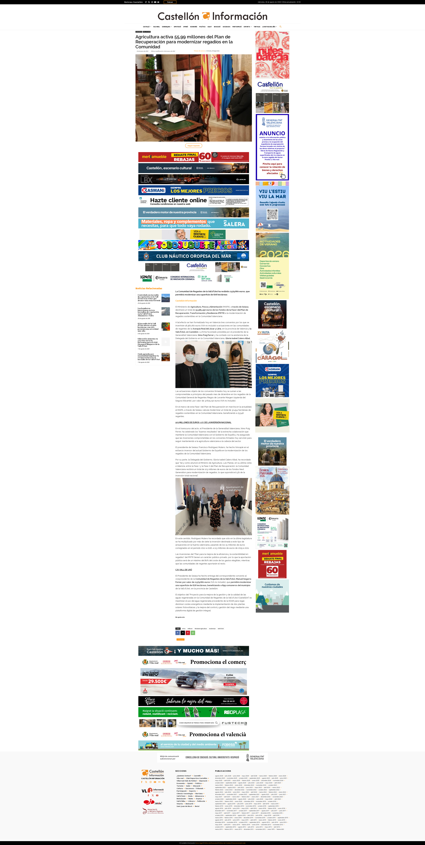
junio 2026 (236, 776)
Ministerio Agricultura (201, 628)
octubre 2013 (219, 827)
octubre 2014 (243, 822)
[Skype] (163, 782)
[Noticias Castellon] (212, 16)
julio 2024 (251, 782)
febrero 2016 (228, 817)
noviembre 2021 (232, 794)
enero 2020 (238, 801)
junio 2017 (282, 810)
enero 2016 (238, 817)
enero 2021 (255, 796)
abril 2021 (227, 796)
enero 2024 (238, 785)
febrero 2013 (229, 829)
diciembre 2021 (220, 794)
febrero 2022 (273, 792)
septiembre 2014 (254, 822)
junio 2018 (236, 808)
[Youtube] (155, 2)
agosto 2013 (242, 827)
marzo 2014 (236, 824)
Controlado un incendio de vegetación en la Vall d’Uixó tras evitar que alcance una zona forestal (149, 298)
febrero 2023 (219, 789)
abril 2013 (277, 827)
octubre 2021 (243, 794)
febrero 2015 (272, 820)
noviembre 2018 (251, 806)
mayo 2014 (218, 824)
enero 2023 (229, 789)
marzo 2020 (219, 801)
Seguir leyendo (194, 146)
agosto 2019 (231, 803)
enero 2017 (255, 813)
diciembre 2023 (249, 785)
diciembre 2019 (249, 801)
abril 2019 (266, 803)
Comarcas (139, 32)
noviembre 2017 (232, 810)
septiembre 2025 (254, 778)
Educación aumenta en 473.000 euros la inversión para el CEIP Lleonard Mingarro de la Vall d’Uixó (148, 342)
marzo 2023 (276, 787)
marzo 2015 (262, 820)
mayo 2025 (218, 780)
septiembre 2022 (274, 789)
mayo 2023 (258, 787)
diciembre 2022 (239, 789)
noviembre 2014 (232, 822)
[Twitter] (149, 2)
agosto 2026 (219, 776)
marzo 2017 (236, 813)
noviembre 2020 (278, 796)
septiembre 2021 (254, 794)
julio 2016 (251, 815)
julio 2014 (275, 822)
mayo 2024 (268, 782)
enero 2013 (238, 829)
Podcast (170, 2)
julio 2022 (228, 792)
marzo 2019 (274, 803)
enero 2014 (255, 824)
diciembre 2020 (265, 796)
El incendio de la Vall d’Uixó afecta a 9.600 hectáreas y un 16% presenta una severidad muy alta (148, 327)
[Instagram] (152, 2)
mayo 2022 (245, 792)
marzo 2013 (219, 829)
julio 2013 (251, 827)
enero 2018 (281, 808)
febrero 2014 (246, 824)
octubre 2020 (219, 799)
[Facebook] (146, 2)
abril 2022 (254, 792)
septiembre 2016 (230, 815)
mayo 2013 (268, 827)
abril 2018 (253, 808)
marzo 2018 (262, 808)
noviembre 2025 (232, 778)
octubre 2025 (243, 778)
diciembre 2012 (248, 829)
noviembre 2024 (278, 780)
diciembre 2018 (239, 806)
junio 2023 (249, 787)
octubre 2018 (262, 806)
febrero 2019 (219, 806)
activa (183, 628)
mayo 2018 (244, 808)
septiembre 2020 (231, 799)
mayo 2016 (267, 815)
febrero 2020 (229, 801)
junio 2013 (259, 827)
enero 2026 (282, 776)
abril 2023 (267, 787)
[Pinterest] (188, 633)
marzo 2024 (219, 785)
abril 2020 (277, 799)
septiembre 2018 (273, 806)
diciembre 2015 (248, 817)
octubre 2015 (271, 817)
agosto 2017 (265, 810)
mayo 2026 (245, 776)
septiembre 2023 (220, 787)
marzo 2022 (263, 792)
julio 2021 (274, 794)
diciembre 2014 (220, 822)
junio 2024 (260, 782)
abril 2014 (227, 824)
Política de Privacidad (211, 843)
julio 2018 (228, 808)
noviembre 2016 (277, 813)
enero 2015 (281, 820)
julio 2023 (241, 787)
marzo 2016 (218, 817)
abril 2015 (253, 820)
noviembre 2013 (278, 824)
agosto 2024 (242, 782)
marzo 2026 (263, 776)
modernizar (212, 628)
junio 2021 (282, 794)
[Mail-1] (158, 2)
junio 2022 (236, 792)
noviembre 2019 (261, 801)
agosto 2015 (219, 820)
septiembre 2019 (220, 803)
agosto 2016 (241, 815)
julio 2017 (274, 810)
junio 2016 (259, 815)
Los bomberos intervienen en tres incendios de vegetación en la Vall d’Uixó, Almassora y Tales (148, 312)
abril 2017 (227, 813)
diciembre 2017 (220, 810)
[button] (280, 26)
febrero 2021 (246, 796)
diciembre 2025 (220, 778)
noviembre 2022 (251, 789)
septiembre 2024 (231, 782)
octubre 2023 (272, 785)
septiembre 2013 (231, 827)
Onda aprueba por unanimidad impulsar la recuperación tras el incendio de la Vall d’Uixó (149, 357)
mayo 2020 (268, 799)
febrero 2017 (246, 813)
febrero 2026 (273, 776)
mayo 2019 (257, 803)
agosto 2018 (219, 808)
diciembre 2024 (266, 780)
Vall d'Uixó (146, 32)
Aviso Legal (199, 843)
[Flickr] (159, 782)
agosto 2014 (266, 822)
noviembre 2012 (261, 829)
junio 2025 (283, 778)
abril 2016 (276, 815)
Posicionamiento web (238, 843)
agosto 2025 (266, 778)
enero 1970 (271, 829)
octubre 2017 (243, 810)
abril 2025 (227, 780)
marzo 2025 (236, 780)
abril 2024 (277, 782)
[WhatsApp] (193, 633)
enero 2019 (228, 806)
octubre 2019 (272, 801)
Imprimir (180, 639)
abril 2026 (254, 776)
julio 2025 (275, 778)
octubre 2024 (219, 782)
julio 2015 (228, 820)
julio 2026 (228, 776)
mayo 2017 (218, 813)
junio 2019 (248, 803)
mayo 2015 (244, 820)
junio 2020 (260, 799)
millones (189, 628)
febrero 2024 (229, 785)
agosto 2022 (219, 792)
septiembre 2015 (283, 817)
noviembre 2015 (260, 817)
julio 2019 (240, 803)
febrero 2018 (272, 808)
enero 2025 (255, 780)
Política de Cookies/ (225, 843)
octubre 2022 (263, 789)
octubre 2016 (219, 815)
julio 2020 (251, 799)
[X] (183, 633)
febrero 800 (280, 829)
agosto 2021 (265, 794)
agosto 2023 (232, 787)
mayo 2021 (218, 796)
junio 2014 (283, 822)
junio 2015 (236, 820)
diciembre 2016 (265, 813)
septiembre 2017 (254, 810)
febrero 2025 (246, 780)
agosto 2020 (242, 799)
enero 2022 (282, 792)
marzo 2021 (236, 796)
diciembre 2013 (266, 824)
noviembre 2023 (261, 785)
